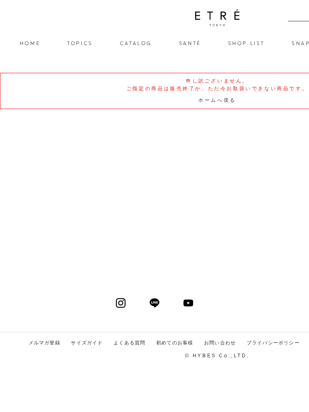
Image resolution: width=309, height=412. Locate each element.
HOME (30, 43)
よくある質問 (129, 343)
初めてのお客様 (174, 343)
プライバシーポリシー (273, 343)
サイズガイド (87, 343)
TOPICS (80, 43)
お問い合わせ (220, 343)
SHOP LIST (246, 43)
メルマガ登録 (44, 343)
